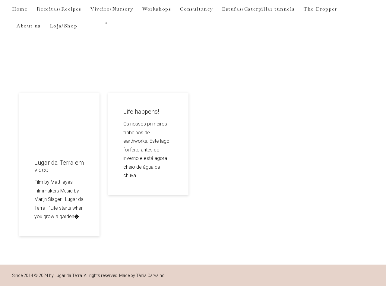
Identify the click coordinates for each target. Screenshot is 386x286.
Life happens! (141, 111)
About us (29, 26)
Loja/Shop (63, 26)
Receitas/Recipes (58, 9)
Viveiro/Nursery (111, 9)
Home (19, 9)
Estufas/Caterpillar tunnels (258, 9)
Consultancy (196, 9)
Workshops (156, 9)
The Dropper (320, 9)
